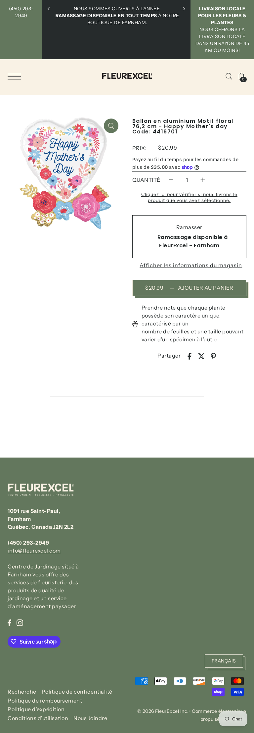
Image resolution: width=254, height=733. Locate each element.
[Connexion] (229, 75)
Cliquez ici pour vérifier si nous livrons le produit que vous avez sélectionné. (189, 197)
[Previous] (49, 9)
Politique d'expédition (36, 709)
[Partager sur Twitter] (201, 356)
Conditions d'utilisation (38, 718)
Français (224, 661)
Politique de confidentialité (77, 691)
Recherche (22, 691)
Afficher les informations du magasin (191, 265)
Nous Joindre (90, 718)
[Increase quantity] (203, 179)
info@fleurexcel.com (34, 550)
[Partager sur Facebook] (189, 356)
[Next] (184, 9)
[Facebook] (9, 622)
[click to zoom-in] (111, 126)
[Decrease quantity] (171, 179)
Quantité (146, 179)
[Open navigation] (16, 76)
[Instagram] (20, 622)
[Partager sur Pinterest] (213, 356)
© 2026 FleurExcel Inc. (162, 711)
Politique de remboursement (45, 700)
